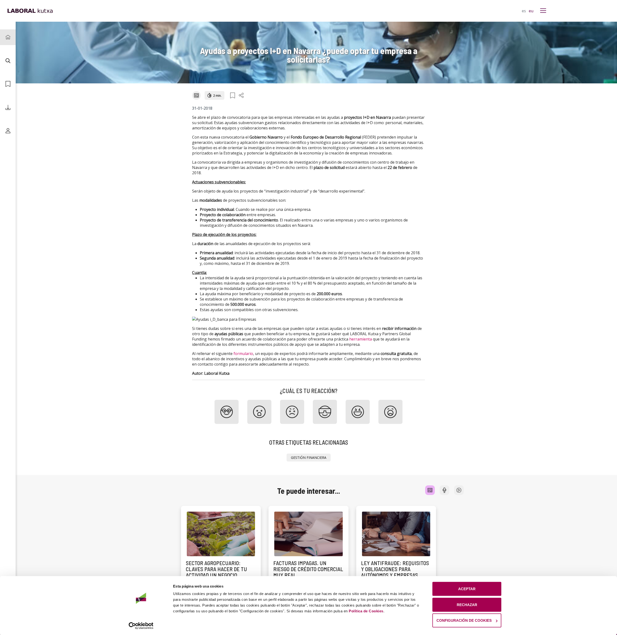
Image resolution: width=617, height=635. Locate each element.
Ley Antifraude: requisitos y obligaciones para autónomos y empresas (395, 569)
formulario (243, 353)
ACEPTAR (467, 589)
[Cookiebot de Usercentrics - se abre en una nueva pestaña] (141, 625)
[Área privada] (8, 131)
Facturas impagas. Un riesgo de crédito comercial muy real (308, 569)
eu (531, 10)
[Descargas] (8, 107)
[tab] (430, 490)
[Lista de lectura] (8, 84)
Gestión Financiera (308, 457)
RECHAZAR (467, 604)
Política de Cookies (366, 611)
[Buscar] (8, 60)
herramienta (360, 339)
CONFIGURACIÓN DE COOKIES (464, 620)
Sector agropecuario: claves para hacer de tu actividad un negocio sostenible (216, 572)
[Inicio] (8, 37)
